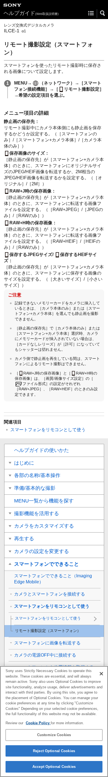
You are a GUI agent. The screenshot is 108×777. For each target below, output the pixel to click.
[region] (54, 721)
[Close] (101, 674)
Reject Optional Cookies (54, 751)
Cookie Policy (38, 723)
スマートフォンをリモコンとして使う (48, 429)
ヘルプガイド (31, 13)
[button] (103, 13)
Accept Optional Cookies (54, 767)
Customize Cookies (54, 735)
